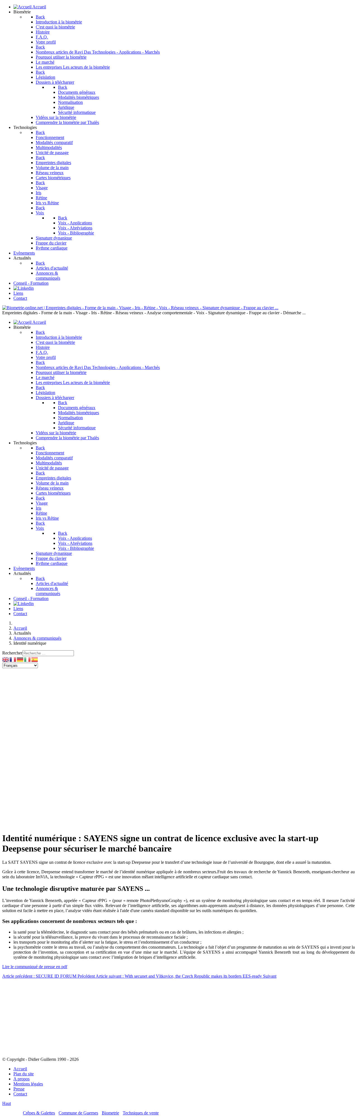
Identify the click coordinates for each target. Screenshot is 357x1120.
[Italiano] (27, 659)
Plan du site (23, 1073)
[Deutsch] (20, 659)
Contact (20, 1094)
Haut (6, 1103)
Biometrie (110, 1113)
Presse (19, 1089)
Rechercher (12, 653)
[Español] (34, 659)
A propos (21, 1078)
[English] (5, 659)
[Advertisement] (169, 707)
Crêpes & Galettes (39, 1113)
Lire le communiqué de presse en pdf (34, 966)
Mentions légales (28, 1083)
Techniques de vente (141, 1113)
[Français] (13, 659)
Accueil (20, 1068)
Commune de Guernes (78, 1113)
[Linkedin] (23, 288)
